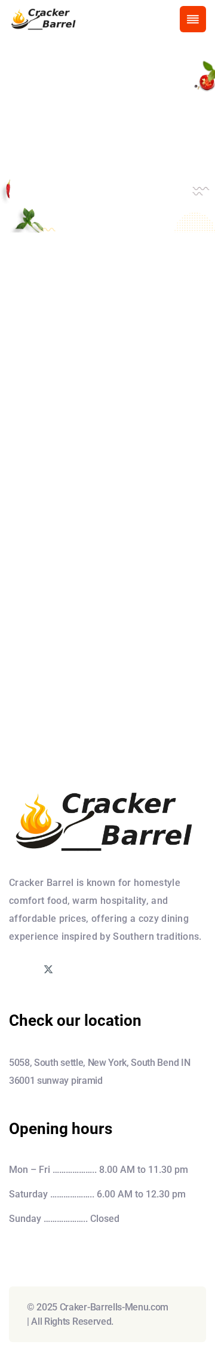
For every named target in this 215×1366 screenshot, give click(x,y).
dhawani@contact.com (106, 596)
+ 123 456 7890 (83, 566)
